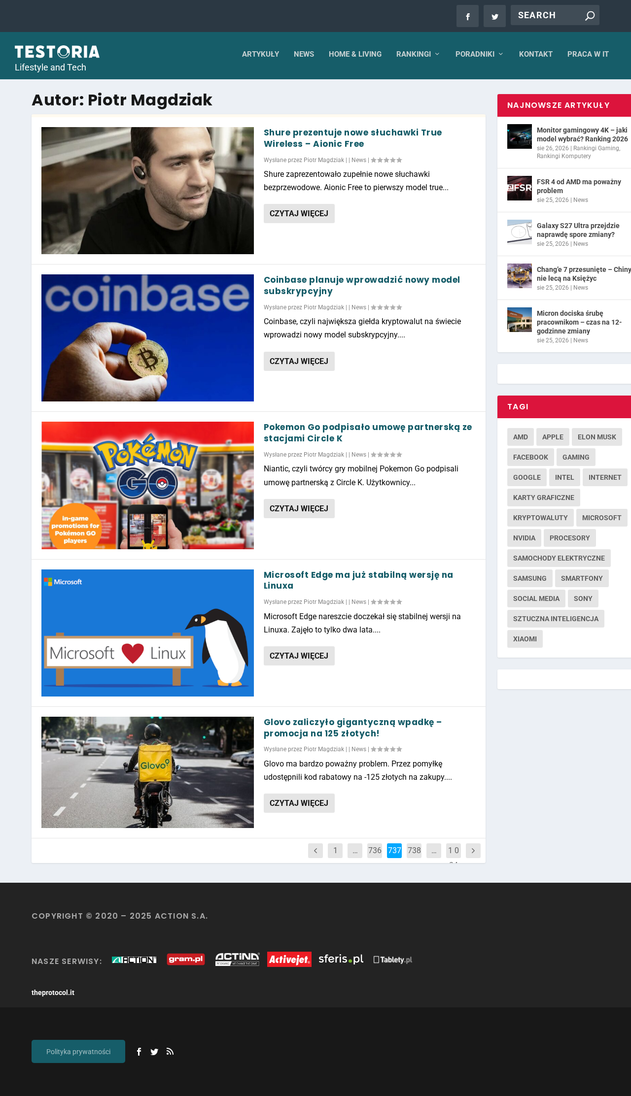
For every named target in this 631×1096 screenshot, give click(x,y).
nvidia (524, 538)
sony (583, 598)
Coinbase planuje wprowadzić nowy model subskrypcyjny (362, 285)
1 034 (453, 858)
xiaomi (525, 639)
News (304, 54)
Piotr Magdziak (324, 160)
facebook (530, 457)
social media (536, 598)
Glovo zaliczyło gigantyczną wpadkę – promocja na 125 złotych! (353, 727)
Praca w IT (588, 54)
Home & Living (355, 54)
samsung (530, 578)
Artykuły (260, 54)
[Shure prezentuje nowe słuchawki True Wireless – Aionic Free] (147, 190)
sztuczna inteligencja (555, 619)
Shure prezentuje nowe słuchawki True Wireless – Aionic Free (353, 138)
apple (552, 437)
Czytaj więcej (299, 213)
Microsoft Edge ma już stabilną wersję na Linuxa (359, 580)
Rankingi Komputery (564, 156)
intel (564, 477)
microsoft (602, 518)
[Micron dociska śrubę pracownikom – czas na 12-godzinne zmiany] (519, 319)
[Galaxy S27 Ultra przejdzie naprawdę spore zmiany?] (519, 232)
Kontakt (536, 54)
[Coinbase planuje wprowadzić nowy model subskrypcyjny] (147, 337)
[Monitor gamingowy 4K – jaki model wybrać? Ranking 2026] (519, 136)
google (527, 477)
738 (414, 850)
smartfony (582, 578)
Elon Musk (597, 437)
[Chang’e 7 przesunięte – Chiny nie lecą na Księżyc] (519, 276)
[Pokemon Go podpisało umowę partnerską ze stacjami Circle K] (147, 485)
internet (605, 477)
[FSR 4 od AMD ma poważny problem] (519, 188)
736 (375, 850)
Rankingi (413, 54)
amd (520, 437)
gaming (576, 457)
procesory (570, 538)
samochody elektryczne (559, 558)
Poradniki (475, 54)
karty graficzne (543, 497)
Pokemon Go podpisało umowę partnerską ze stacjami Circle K (368, 432)
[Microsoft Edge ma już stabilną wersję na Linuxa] (147, 633)
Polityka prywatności (78, 1052)
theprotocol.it (53, 992)
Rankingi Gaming (596, 148)
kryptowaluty (540, 518)
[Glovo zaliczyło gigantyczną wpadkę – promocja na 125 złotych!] (147, 773)
